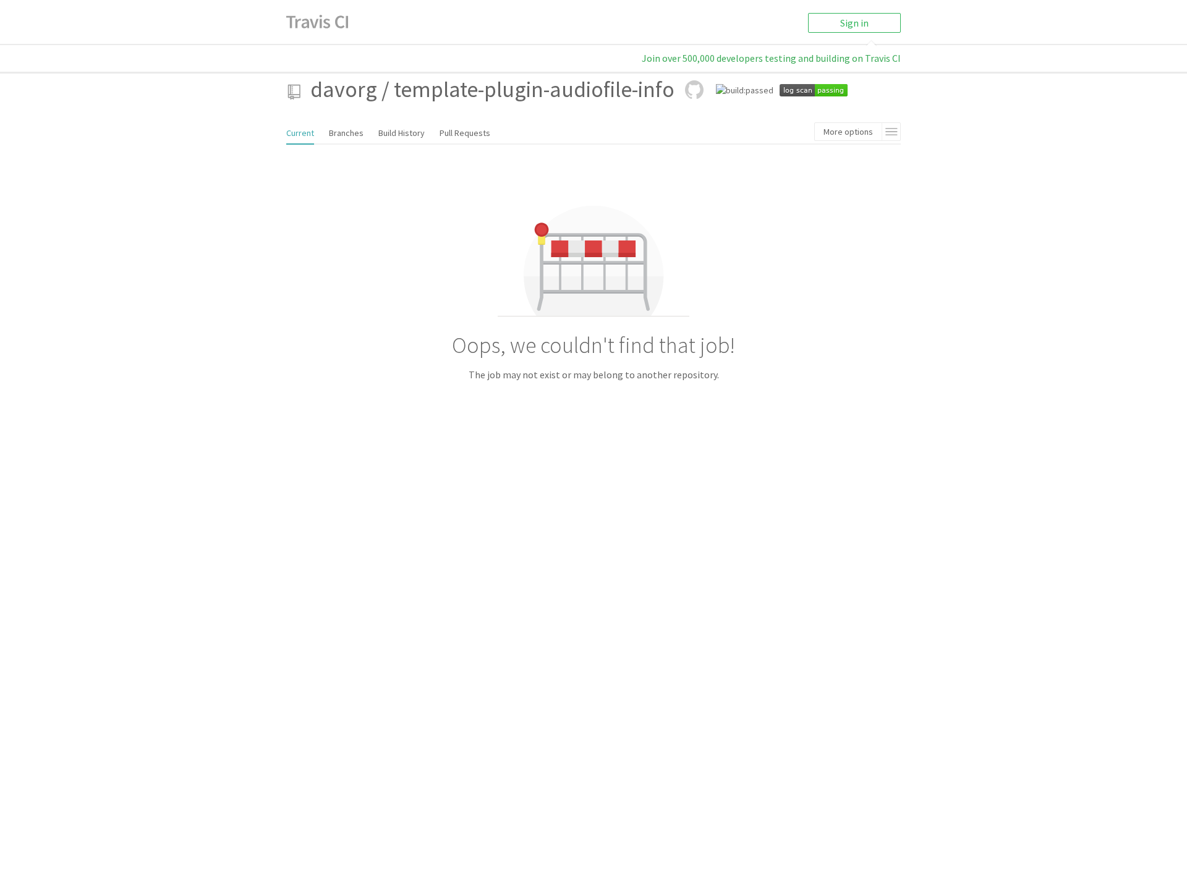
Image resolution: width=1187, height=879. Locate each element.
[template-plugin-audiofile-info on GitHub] (694, 89)
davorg (343, 89)
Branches (346, 132)
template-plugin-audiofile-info (534, 89)
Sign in (854, 23)
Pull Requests (465, 132)
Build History (401, 132)
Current (300, 132)
